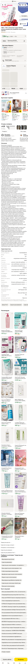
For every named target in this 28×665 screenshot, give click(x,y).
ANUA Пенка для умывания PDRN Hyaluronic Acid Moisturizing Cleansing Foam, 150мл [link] (20, 331)
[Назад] (3, 5)
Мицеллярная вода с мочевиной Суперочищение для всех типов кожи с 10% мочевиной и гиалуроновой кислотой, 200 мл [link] (20, 537)
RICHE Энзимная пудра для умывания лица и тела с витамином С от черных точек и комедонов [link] (16, 116)
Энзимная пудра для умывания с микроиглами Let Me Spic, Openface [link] (19, 355)
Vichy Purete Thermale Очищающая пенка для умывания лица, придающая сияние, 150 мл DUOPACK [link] (20, 378)
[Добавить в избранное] (23, 5)
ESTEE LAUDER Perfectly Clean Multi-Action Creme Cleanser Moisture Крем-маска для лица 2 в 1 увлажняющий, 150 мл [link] (7, 491)
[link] (8, 559)
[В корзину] (9, 111)
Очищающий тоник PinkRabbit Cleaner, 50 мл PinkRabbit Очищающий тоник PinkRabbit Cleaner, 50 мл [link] (20, 469)
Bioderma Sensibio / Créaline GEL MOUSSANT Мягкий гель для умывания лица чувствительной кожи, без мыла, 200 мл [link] (7, 331)
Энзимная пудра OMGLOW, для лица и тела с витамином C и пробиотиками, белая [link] (6, 355)
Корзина (19, 663)
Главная (3, 663)
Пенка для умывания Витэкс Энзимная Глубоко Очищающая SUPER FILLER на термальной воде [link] (20, 514)
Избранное (14, 663)
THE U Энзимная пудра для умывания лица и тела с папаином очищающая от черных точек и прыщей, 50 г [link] (5, 116)
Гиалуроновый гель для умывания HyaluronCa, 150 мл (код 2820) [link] (6, 378)
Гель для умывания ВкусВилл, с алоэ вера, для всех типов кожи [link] (6, 514)
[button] (14, 1)
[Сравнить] (20, 5)
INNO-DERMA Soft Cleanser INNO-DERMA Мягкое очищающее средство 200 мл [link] (20, 400)
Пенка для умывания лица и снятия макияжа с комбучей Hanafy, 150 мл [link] (20, 491)
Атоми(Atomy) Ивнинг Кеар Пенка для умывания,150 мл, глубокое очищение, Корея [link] (6, 469)
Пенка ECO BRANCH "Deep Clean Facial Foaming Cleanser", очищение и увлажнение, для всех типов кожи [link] (7, 400)
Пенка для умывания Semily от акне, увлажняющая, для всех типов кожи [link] (6, 423)
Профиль (25, 663)
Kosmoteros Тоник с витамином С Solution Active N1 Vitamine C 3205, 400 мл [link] (6, 446)
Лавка (8, 663)
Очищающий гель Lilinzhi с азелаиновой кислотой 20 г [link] (7, 537)
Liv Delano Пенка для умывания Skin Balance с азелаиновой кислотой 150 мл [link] (20, 423)
